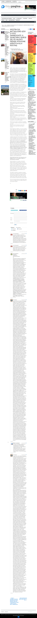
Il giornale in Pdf (8, 1)
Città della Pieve (19, 18)
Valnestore (18, 20)
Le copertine (14, 1)
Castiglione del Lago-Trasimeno (7, 18)
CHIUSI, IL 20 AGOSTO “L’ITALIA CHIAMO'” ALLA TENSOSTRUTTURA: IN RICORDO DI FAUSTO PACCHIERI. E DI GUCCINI (8, 76)
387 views (35, 44)
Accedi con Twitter (14, 210)
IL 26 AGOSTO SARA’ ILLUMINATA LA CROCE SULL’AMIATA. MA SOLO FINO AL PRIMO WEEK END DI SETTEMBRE (7, 64)
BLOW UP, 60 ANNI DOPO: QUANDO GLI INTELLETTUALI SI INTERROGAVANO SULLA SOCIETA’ (32, 126)
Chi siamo (3, 1)
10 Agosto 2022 (23, 233)
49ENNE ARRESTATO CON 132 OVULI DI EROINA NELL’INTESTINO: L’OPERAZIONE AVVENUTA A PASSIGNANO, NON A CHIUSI (30, 58)
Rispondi (12, 243)
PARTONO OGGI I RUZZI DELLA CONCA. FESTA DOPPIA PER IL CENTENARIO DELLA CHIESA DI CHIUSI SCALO (30, 80)
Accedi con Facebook (23, 210)
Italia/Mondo (25, 18)
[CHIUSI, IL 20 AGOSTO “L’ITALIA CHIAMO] (2, 73)
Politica (15, 49)
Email (11, 219)
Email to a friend (23, 190)
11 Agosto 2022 (23, 253)
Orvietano (30, 18)
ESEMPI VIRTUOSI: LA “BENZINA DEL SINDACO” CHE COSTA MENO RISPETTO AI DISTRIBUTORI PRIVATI (32, 152)
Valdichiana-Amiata (12, 20)
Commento (12, 213)
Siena (6, 20)
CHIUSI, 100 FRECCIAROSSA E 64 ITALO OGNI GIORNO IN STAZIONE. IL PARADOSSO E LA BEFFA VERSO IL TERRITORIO (7, 35)
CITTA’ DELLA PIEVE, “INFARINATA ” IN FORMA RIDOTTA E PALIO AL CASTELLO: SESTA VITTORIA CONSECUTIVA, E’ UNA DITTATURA (7, 49)
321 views (34, 63)
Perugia (3, 20)
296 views (34, 75)
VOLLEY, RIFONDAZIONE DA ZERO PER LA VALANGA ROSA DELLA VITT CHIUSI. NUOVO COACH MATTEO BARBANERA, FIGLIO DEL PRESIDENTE (32, 111)
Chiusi (14, 18)
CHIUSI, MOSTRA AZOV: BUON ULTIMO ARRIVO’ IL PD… (23, 599)
